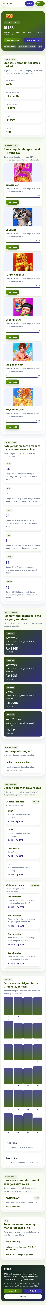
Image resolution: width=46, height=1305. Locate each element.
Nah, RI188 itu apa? (14, 1241)
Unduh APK (39, 3)
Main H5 (29, 3)
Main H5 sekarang (33, 40)
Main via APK (12, 202)
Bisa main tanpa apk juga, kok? (19, 1254)
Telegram (23, 1296)
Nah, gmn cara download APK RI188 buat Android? (21, 1248)
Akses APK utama (13, 40)
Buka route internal (13, 1207)
